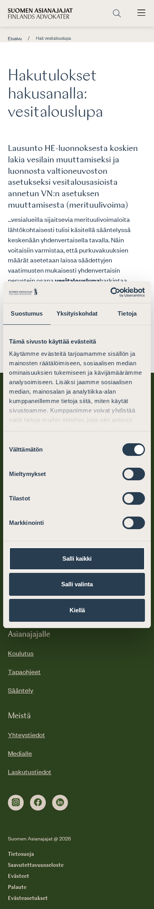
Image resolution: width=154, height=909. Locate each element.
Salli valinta (77, 584)
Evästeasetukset (28, 898)
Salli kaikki (77, 558)
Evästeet (18, 876)
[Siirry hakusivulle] (117, 13)
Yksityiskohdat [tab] (77, 313)
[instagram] (16, 802)
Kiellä (77, 610)
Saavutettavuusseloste (36, 865)
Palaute (17, 887)
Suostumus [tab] (27, 313)
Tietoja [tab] (127, 313)
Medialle (20, 753)
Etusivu (15, 38)
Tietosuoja (21, 854)
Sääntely (20, 690)
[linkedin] (60, 802)
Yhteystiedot (26, 734)
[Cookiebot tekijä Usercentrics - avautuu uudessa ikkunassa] (111, 292)
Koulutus (21, 653)
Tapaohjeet (24, 671)
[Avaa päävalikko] (141, 13)
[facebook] (38, 802)
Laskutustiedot (29, 771)
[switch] (133, 474)
